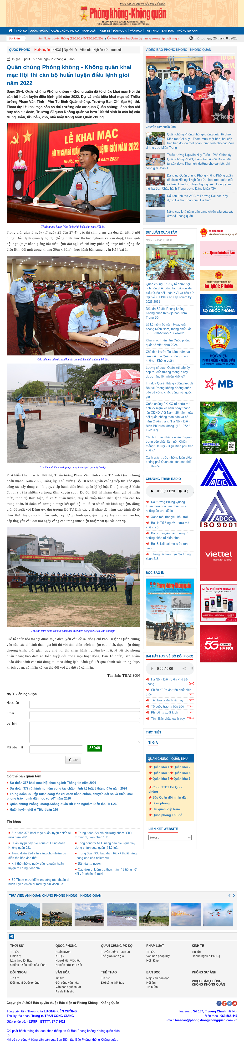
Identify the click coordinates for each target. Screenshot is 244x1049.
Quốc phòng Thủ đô (167, 815)
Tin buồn (152, 987)
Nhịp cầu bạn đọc (157, 978)
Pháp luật (89, 30)
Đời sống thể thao (112, 982)
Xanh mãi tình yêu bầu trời (169, 517)
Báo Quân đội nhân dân (170, 797)
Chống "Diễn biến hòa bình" (28, 965)
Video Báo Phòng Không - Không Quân (178, 50)
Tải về (190, 683)
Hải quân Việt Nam (166, 809)
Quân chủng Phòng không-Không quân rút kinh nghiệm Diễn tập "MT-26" (64, 804)
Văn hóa (136, 30)
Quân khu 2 (181, 767)
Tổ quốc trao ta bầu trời (167, 706)
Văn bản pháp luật (158, 956)
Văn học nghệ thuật (68, 987)
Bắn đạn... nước (89, 863)
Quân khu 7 (181, 779)
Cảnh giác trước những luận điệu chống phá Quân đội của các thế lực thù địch (169, 462)
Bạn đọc (168, 30)
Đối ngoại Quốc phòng (25, 982)
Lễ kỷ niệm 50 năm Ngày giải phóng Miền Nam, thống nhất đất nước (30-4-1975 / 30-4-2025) (168, 329)
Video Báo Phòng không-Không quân (208, 982)
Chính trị (15, 956)
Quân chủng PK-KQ (65, 30)
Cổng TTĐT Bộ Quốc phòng (165, 790)
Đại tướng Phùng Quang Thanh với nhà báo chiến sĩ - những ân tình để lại (166, 506)
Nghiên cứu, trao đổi (107, 50)
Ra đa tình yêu (65, 991)
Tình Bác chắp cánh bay (168, 718)
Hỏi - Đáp (152, 960)
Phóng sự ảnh (187, 30)
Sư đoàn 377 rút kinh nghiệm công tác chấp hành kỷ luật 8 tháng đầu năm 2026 (68, 788)
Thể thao (152, 30)
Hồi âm (151, 982)
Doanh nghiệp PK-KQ (206, 956)
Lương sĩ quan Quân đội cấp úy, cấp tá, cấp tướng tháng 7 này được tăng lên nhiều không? (168, 372)
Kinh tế (105, 30)
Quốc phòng (39, 30)
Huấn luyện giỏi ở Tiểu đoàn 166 (34, 809)
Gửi (75, 760)
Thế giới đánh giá (112, 956)
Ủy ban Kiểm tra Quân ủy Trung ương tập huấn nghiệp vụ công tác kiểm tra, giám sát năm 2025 (159, 38)
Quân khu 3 (160, 773)
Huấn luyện (42, 50)
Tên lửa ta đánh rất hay (167, 700)
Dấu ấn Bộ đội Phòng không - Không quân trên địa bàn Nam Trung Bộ (166, 313)
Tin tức (14, 951)
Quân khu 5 (160, 779)
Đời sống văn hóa (67, 982)
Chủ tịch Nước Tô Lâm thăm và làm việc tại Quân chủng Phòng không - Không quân (168, 356)
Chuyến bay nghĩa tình (161, 127)
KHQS (56, 50)
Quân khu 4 (181, 773)
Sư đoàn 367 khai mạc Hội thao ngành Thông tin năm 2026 (53, 783)
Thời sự (21, 30)
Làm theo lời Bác (21, 960)
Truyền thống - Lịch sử (115, 951)
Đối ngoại (120, 30)
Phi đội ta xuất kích (164, 712)
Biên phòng (161, 803)
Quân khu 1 (160, 767)
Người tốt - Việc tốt (77, 50)
